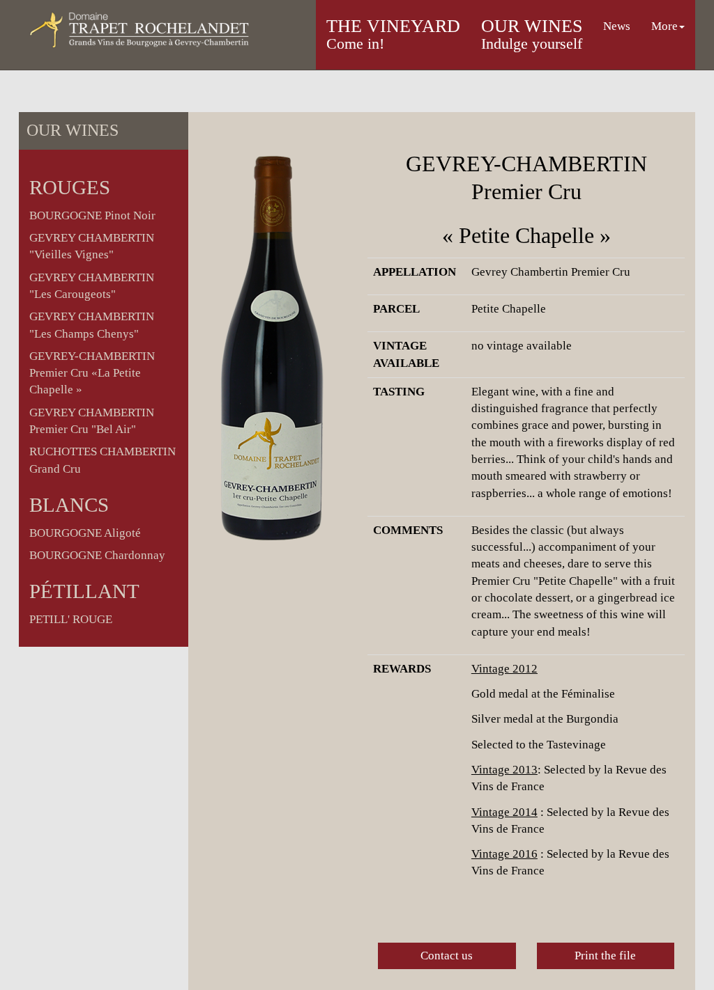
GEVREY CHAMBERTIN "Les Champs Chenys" (91, 325)
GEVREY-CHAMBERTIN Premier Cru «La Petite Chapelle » (92, 373)
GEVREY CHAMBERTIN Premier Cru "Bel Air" (91, 421)
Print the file (605, 955)
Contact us (446, 955)
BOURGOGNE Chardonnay (97, 555)
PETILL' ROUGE (70, 619)
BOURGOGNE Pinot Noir (92, 215)
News (616, 26)
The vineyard (393, 34)
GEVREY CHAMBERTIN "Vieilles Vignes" (91, 246)
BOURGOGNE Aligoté (85, 533)
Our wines (531, 34)
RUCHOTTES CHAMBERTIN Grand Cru (102, 460)
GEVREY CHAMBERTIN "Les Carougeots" (91, 286)
